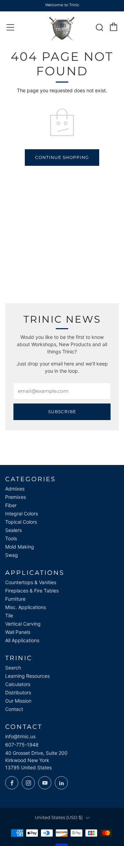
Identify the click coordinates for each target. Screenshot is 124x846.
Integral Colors (21, 513)
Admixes (14, 489)
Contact (14, 709)
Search (13, 668)
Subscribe (62, 411)
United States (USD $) (59, 817)
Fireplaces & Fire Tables (32, 590)
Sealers (13, 530)
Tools (11, 538)
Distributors (18, 692)
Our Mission (18, 701)
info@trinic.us (20, 736)
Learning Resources (27, 676)
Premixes (15, 497)
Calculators (17, 684)
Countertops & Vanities (30, 582)
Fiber (11, 505)
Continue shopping (62, 157)
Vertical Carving (23, 624)
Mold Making (19, 547)
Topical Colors (21, 522)
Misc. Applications (25, 607)
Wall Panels (17, 632)
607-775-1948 (22, 745)
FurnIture (15, 599)
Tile (9, 615)
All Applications (22, 640)
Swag (11, 555)
